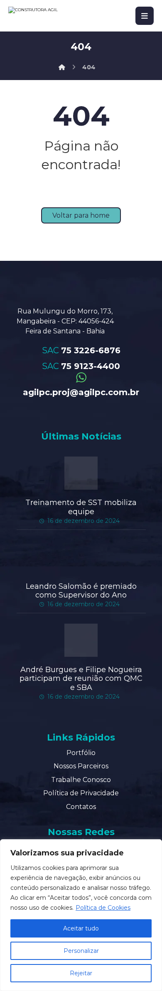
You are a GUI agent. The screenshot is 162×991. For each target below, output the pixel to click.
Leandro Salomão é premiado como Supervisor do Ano (81, 591)
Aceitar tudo (81, 928)
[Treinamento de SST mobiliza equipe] (81, 473)
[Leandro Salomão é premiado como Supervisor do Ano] (81, 556)
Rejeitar (81, 973)
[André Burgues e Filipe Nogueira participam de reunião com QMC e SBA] (81, 640)
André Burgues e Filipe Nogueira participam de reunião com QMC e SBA (81, 678)
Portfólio (81, 753)
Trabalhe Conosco (81, 780)
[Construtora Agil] (62, 67)
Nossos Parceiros (81, 766)
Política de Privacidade (81, 793)
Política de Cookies (103, 907)
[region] (81, 915)
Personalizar (81, 951)
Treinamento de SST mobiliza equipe (81, 507)
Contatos (81, 807)
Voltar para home (81, 215)
